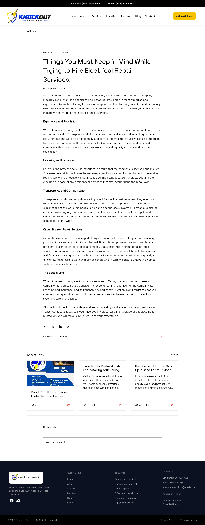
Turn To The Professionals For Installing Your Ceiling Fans (101, 368)
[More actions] (160, 52)
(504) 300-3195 (91, 3)
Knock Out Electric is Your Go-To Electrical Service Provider (49, 394)
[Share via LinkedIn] (60, 326)
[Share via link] (68, 326)
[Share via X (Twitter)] (52, 326)
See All (174, 354)
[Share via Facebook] (44, 326)
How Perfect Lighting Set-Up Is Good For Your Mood (153, 368)
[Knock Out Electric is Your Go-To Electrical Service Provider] (50, 373)
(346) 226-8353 (125, 3)
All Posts (31, 31)
